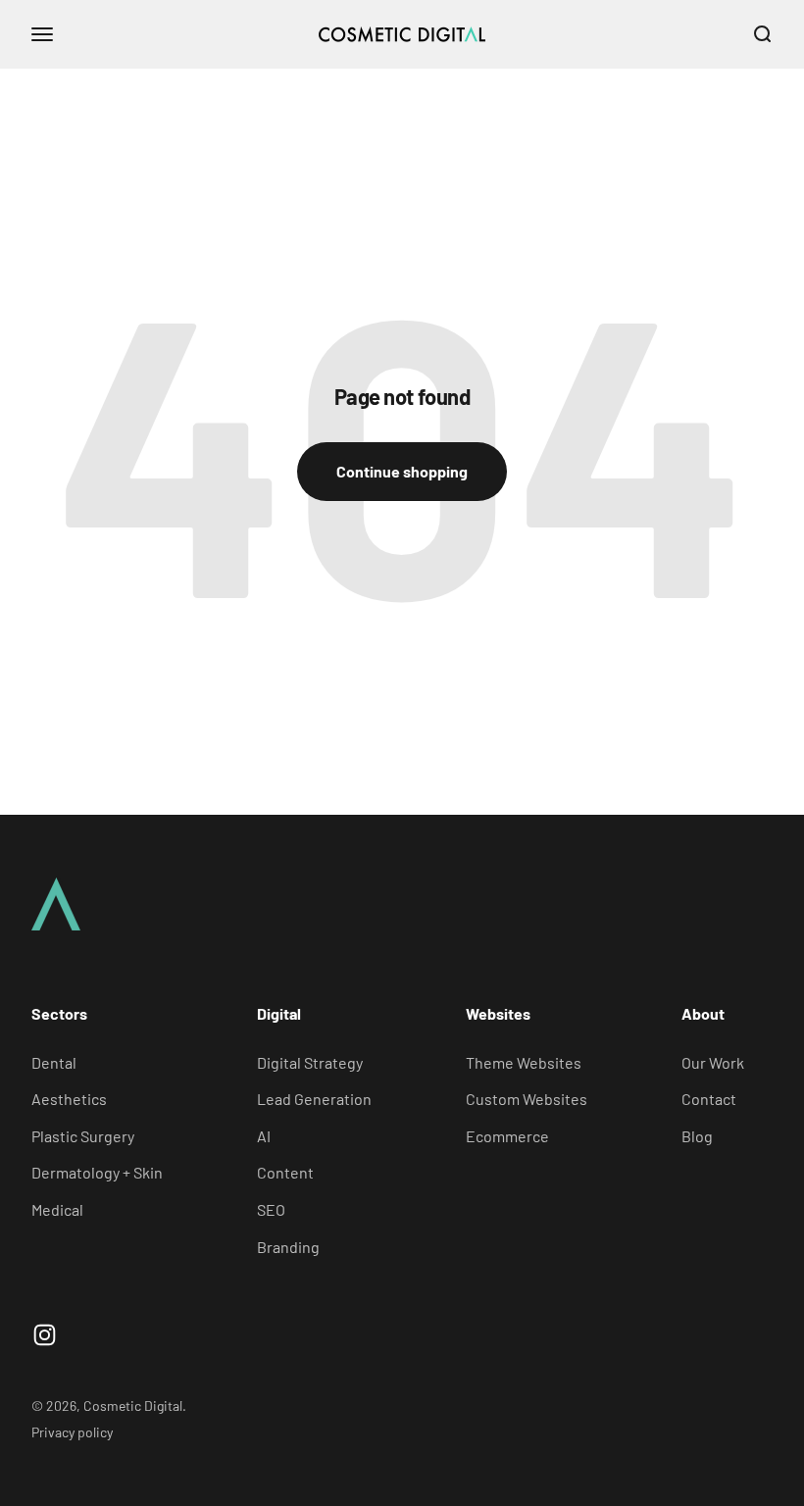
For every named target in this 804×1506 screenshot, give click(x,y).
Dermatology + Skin (97, 1172)
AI (264, 1136)
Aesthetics (69, 1098)
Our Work (712, 1062)
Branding (288, 1246)
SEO (271, 1209)
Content (285, 1172)
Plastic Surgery (82, 1136)
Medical (57, 1209)
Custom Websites (526, 1098)
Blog (697, 1136)
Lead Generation (314, 1098)
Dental (53, 1062)
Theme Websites (523, 1062)
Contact (708, 1098)
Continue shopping (402, 471)
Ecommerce (507, 1136)
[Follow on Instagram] (44, 1335)
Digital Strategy (310, 1062)
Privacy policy (72, 1432)
